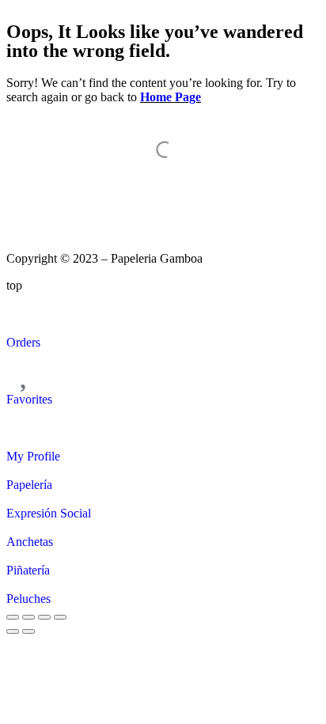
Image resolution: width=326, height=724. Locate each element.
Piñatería (28, 570)
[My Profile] (26, 426)
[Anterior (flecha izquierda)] (12, 631)
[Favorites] (26, 369)
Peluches (28, 598)
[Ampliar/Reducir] (12, 617)
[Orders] (26, 312)
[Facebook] (69, 200)
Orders (23, 342)
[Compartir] (44, 617)
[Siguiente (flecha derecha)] (28, 631)
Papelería (29, 484)
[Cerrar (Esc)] (60, 617)
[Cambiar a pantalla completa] (28, 617)
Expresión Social (48, 513)
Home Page (170, 97)
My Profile (33, 456)
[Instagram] (26, 200)
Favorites (29, 399)
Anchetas (29, 541)
